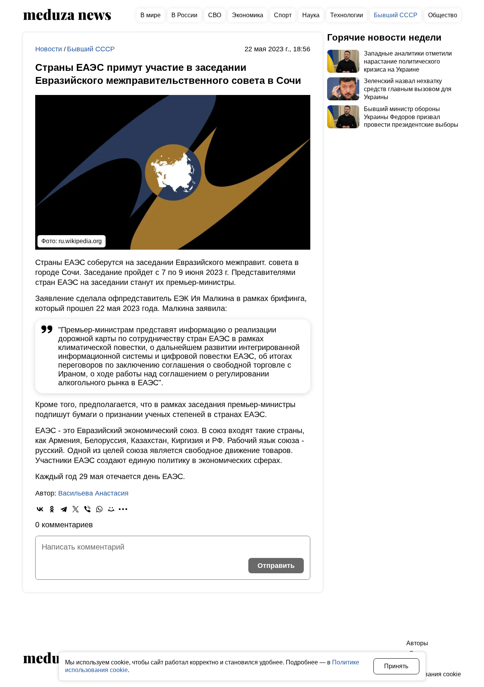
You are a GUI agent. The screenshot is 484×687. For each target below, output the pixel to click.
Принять (396, 666)
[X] (75, 509)
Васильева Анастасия (93, 493)
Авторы (417, 643)
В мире (150, 15)
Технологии (346, 15)
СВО (214, 15)
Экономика (247, 15)
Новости (49, 49)
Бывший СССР (395, 15)
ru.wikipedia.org (80, 241)
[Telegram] (63, 509)
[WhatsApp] (99, 509)
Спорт (283, 15)
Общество (442, 15)
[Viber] (87, 509)
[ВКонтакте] (40, 509)
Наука (310, 15)
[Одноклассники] (52, 509)
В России (184, 15)
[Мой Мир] (111, 509)
